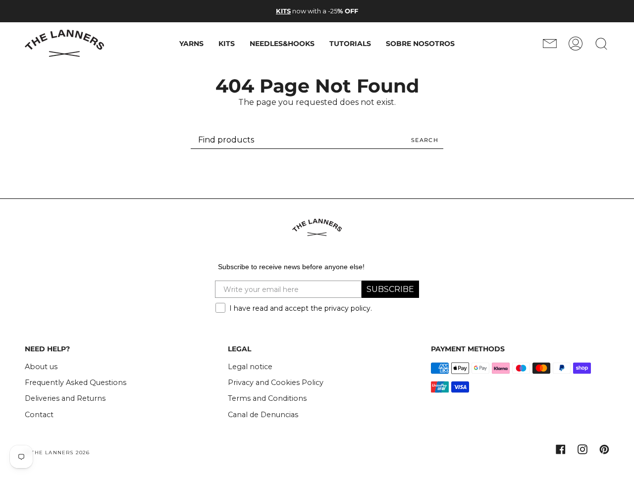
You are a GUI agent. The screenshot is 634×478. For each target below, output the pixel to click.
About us (41, 366)
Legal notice (250, 366)
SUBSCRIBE (390, 289)
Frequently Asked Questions (75, 382)
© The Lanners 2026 (57, 452)
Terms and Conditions (267, 398)
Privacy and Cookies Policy (275, 382)
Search (424, 140)
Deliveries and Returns (65, 398)
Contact (39, 414)
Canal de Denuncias (263, 414)
